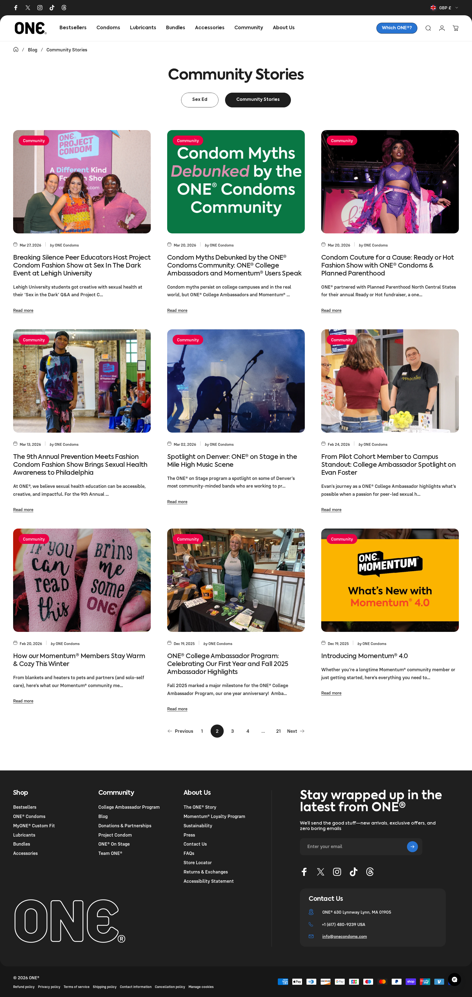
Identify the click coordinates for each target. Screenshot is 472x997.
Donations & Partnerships (124, 825)
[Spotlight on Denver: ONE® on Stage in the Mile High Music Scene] (236, 381)
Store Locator (198, 862)
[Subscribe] (412, 846)
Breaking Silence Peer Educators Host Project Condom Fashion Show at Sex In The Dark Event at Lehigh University (82, 266)
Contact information (136, 987)
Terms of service (77, 987)
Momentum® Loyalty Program (214, 816)
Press (189, 835)
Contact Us (195, 844)
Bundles (21, 844)
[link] (396, 28)
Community (34, 140)
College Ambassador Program (129, 807)
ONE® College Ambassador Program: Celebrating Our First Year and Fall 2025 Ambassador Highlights (227, 664)
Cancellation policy (170, 987)
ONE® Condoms (29, 816)
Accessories (25, 853)
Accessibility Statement (209, 881)
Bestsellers (24, 807)
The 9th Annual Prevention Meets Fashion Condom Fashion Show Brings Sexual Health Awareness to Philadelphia (80, 465)
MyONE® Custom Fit (34, 825)
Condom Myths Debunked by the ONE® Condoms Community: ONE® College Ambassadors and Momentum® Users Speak (234, 266)
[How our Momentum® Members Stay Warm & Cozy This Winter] (82, 580)
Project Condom (115, 835)
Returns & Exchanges (206, 872)
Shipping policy (105, 987)
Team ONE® (110, 853)
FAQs (189, 853)
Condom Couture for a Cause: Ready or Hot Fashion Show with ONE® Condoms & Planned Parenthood (387, 266)
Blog (103, 816)
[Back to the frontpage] (16, 49)
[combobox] (444, 7)
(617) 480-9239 (341, 924)
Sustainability (198, 825)
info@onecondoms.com (344, 936)
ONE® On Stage (114, 844)
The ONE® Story (200, 807)
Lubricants (24, 835)
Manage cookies (201, 987)
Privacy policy (49, 987)
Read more (23, 310)
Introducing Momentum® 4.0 (364, 656)
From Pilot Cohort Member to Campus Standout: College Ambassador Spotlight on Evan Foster (388, 465)
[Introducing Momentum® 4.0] (390, 580)
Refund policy (24, 987)
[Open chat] (454, 979)
